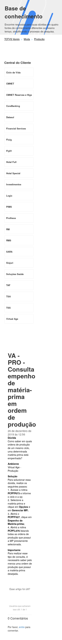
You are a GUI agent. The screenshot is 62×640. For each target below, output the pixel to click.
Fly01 (9, 150)
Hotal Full (11, 162)
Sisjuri (9, 262)
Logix (9, 195)
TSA (8, 296)
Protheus (11, 218)
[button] (20, 595)
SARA (9, 251)
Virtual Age (12, 318)
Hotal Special (13, 173)
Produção (39, 39)
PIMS (9, 206)
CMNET (10, 83)
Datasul (10, 117)
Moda (27, 39)
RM (8, 229)
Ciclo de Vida (13, 72)
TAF (8, 285)
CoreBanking (13, 106)
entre (22, 627)
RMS (8, 240)
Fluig (9, 139)
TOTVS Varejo (12, 39)
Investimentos (13, 184)
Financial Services (16, 128)
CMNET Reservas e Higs (19, 94)
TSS (8, 307)
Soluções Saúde (15, 274)
